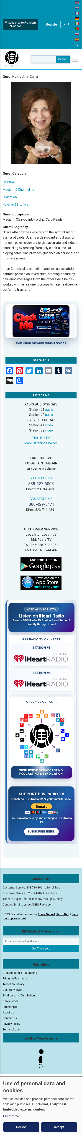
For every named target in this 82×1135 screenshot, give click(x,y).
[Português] (77, 28)
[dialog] (41, 1105)
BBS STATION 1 (41, 478)
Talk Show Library (13, 984)
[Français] (77, 13)
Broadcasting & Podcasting (20, 972)
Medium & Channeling (18, 189)
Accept (59, 1127)
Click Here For (41, 438)
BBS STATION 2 (41, 499)
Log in (66, 24)
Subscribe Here (41, 831)
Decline (21, 1127)
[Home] (12, 59)
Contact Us (10, 1018)
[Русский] (77, 33)
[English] (77, 2)
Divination (10, 197)
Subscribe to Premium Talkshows (22, 24)
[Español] (77, 39)
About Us (8, 1012)
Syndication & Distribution (19, 995)
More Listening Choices (41, 443)
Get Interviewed (12, 989)
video (49, 425)
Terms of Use (11, 1029)
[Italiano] (77, 23)
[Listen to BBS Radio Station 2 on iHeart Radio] (41, 682)
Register (52, 24)
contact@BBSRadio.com (37, 904)
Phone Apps (10, 1006)
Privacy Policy (11, 1023)
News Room (10, 1001)
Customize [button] (11, 1116)
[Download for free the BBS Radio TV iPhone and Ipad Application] (41, 582)
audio (49, 409)
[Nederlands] (77, 7)
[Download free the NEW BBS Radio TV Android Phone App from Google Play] (41, 564)
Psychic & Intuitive (15, 204)
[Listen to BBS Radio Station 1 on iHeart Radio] (41, 658)
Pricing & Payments (15, 978)
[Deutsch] (77, 18)
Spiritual (9, 182)
